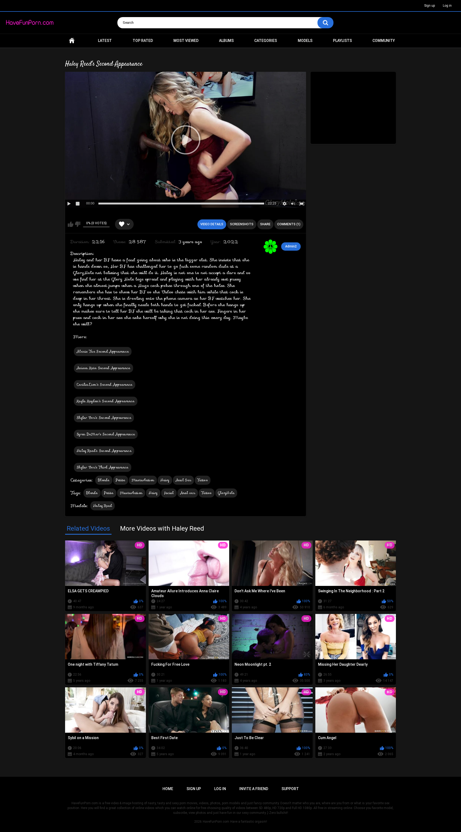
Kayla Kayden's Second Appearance (106, 401)
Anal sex (187, 492)
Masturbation (143, 480)
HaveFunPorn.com (216, 821)
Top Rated (143, 40)
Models (305, 40)
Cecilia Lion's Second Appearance (105, 384)
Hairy (164, 480)
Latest (105, 40)
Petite (120, 480)
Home (71, 41)
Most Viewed (185, 40)
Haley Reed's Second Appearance (104, 450)
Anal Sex (183, 480)
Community (383, 40)
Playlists (342, 40)
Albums (226, 40)
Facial (169, 492)
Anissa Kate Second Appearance (103, 367)
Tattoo (202, 480)
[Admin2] (271, 247)
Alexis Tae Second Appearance (103, 351)
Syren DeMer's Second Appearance (106, 434)
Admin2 (291, 246)
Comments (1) (288, 224)
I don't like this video (77, 224)
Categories (265, 40)
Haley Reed (102, 505)
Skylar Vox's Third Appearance (103, 467)
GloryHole (226, 492)
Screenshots (241, 224)
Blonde (104, 480)
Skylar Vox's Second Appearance (104, 417)
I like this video (70, 224)
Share (265, 224)
